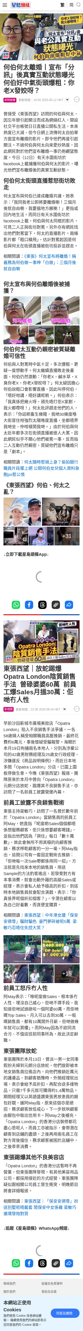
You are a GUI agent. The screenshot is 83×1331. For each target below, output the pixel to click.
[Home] (20, 5)
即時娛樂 (9, 100)
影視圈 (8, 709)
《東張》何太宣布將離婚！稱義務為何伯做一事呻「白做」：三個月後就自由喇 (39, 262)
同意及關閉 (64, 1313)
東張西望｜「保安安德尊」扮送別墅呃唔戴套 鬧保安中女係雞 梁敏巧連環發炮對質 (40, 1207)
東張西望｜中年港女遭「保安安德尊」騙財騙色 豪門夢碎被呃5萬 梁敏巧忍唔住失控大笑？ (40, 921)
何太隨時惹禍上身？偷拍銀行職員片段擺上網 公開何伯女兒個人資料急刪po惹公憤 (41, 468)
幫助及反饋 (49, 1291)
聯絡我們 (9, 1283)
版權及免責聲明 (52, 1283)
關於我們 (9, 1291)
